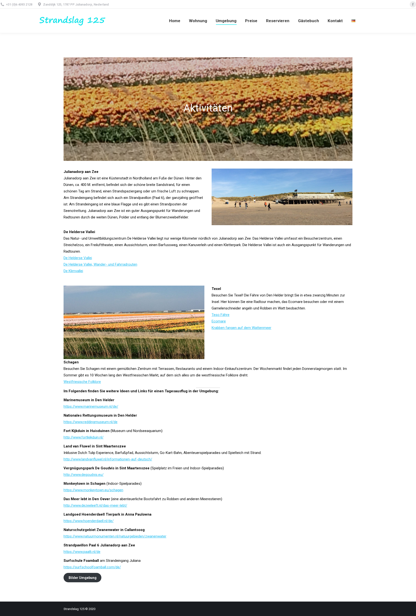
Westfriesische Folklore (82, 382)
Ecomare (219, 321)
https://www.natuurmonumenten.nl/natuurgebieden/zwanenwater (115, 536)
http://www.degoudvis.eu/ (84, 474)
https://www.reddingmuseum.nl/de (90, 422)
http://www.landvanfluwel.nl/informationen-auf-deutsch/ (108, 459)
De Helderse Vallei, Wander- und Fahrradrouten (100, 264)
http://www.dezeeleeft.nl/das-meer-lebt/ (95, 505)
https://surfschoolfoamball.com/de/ (92, 567)
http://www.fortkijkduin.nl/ (84, 437)
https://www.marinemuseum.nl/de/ (91, 406)
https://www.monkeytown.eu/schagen (93, 490)
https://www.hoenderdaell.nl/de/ (89, 521)
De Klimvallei (73, 271)
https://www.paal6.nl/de (82, 552)
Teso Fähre (220, 315)
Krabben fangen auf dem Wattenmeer (241, 328)
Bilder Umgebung (83, 578)
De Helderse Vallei (78, 258)
